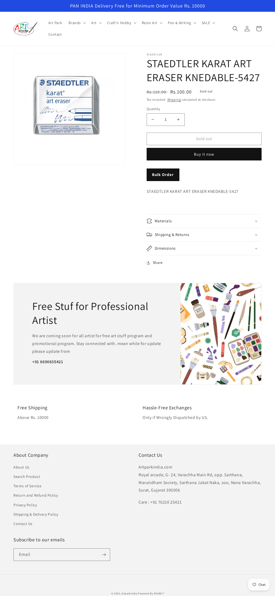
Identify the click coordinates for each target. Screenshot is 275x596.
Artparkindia (129, 593)
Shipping (174, 100)
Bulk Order (163, 174)
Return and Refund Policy (35, 495)
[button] (76, 22)
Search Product (26, 476)
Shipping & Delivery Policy (35, 514)
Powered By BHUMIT (151, 593)
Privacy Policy (25, 505)
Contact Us (22, 523)
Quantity (153, 109)
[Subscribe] (104, 554)
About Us (21, 467)
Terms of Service (27, 485)
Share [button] (158, 262)
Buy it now (204, 154)
